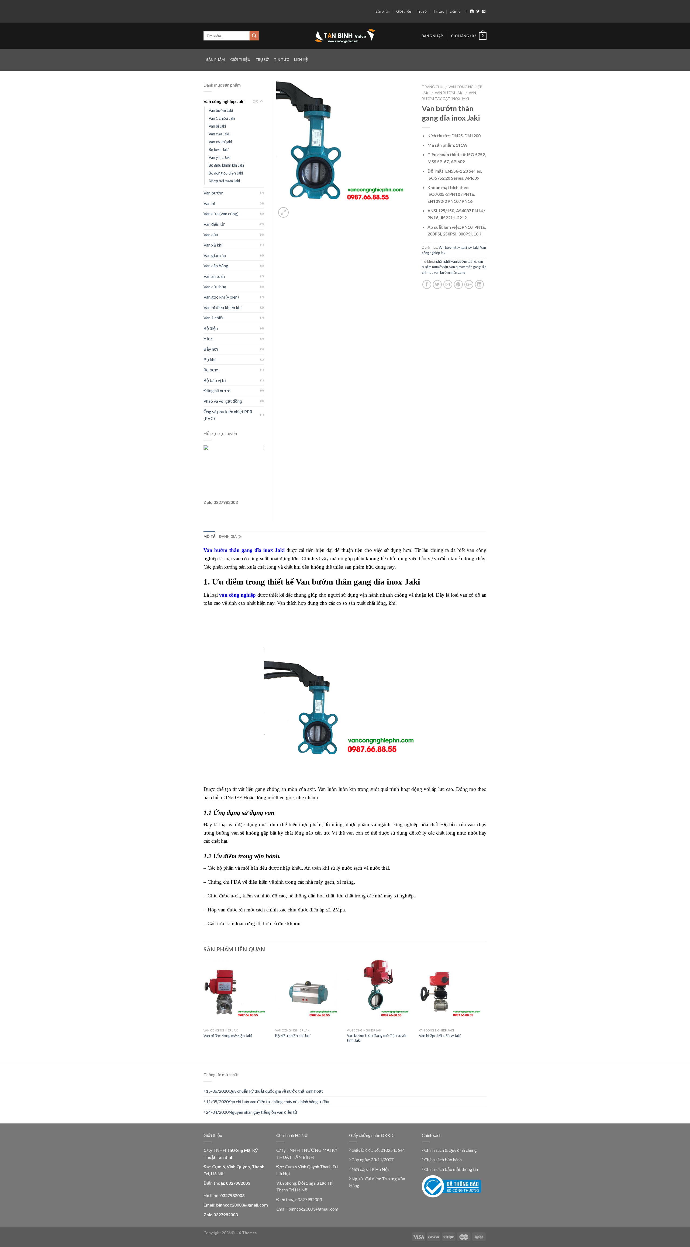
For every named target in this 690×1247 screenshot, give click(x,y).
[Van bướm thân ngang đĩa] (345, 149)
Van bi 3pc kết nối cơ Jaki (440, 1035)
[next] (485, 1010)
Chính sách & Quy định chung (450, 1150)
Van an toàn (214, 276)
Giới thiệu (403, 11)
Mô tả (209, 536)
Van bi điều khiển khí (222, 307)
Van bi (209, 203)
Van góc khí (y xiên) (221, 296)
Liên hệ (455, 11)
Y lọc (208, 338)
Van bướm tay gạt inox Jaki (459, 247)
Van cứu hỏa (214, 286)
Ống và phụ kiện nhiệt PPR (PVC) (227, 415)
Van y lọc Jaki (219, 157)
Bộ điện (210, 328)
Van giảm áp (214, 255)
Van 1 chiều (214, 317)
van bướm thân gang (465, 267)
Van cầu (210, 234)
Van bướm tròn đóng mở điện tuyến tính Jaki (377, 1038)
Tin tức (438, 11)
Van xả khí (212, 244)
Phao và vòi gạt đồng (222, 401)
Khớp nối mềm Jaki (224, 181)
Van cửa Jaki (219, 134)
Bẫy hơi (210, 348)
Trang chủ (432, 87)
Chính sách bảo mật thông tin (450, 1169)
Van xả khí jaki (220, 141)
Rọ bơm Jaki (219, 149)
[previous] (204, 1010)
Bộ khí (209, 359)
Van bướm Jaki (449, 93)
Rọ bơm (211, 369)
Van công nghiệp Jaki (223, 101)
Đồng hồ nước (216, 390)
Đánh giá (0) (230, 536)
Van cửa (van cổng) (221, 213)
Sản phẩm (383, 11)
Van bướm (213, 192)
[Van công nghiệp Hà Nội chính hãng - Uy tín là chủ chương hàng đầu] (345, 36)
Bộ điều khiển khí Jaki (226, 165)
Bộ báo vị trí (214, 380)
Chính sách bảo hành (442, 1159)
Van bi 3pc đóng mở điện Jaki (227, 1035)
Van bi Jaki (217, 126)
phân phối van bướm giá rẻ (456, 261)
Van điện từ (214, 224)
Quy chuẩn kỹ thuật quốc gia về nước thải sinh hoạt (264, 1091)
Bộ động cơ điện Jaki (226, 173)
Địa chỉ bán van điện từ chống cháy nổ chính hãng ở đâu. (268, 1101)
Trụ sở (422, 11)
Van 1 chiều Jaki (222, 118)
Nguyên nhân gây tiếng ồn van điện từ (252, 1112)
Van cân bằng (215, 265)
